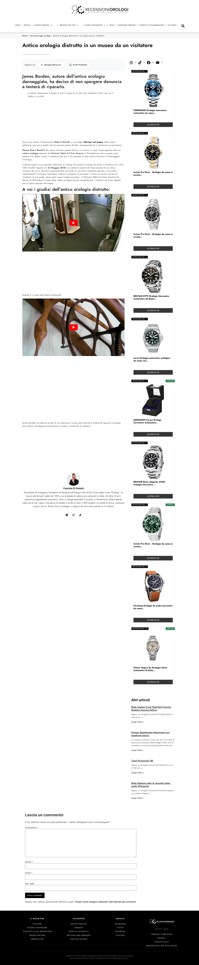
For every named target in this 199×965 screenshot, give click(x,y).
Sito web (29, 884)
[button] (183, 26)
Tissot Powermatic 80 (142, 760)
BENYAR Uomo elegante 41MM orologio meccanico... (149, 483)
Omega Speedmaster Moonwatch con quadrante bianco (150, 734)
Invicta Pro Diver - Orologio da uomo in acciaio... (153, 173)
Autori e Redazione (37, 928)
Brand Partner (37, 935)
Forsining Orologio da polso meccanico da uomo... (152, 607)
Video (111, 25)
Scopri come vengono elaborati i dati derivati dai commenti (105, 901)
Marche (79, 928)
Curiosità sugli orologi (40, 35)
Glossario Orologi (127, 25)
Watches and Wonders (79, 935)
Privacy (162, 938)
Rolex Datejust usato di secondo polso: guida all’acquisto (151, 785)
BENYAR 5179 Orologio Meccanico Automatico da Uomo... (151, 297)
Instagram (120, 924)
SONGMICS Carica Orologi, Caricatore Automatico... (147, 421)
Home (17, 25)
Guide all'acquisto (79, 932)
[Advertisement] (73, 119)
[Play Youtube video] (73, 222)
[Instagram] (73, 515)
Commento (31, 828)
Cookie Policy (161, 942)
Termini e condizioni (161, 934)
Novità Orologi (79, 924)
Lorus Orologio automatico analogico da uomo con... (151, 359)
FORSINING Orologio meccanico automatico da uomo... (149, 111)
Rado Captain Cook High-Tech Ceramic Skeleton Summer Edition (151, 708)
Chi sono (172, 25)
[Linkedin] (66, 515)
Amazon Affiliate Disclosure (161, 946)
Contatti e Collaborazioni (151, 25)
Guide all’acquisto (93, 25)
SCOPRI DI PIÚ (153, 124)
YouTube (120, 935)
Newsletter (37, 939)
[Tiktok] (80, 515)
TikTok (120, 928)
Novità (27, 25)
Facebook (120, 932)
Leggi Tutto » (137, 721)
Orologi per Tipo (67, 25)
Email (28, 873)
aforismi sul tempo (93, 142)
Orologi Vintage (78, 939)
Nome (29, 862)
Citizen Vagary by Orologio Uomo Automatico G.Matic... (150, 669)
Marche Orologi (41, 25)
